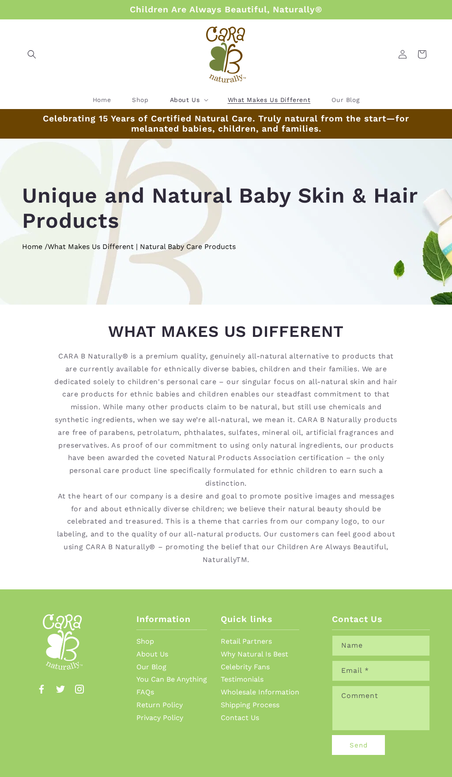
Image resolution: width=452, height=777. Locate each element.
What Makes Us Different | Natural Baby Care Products (142, 246)
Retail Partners (246, 641)
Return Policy (159, 705)
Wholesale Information (260, 692)
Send (359, 745)
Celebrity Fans (245, 667)
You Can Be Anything (171, 679)
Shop (145, 641)
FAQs (145, 692)
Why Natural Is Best (254, 654)
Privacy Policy (159, 717)
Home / (35, 246)
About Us (152, 654)
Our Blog (151, 667)
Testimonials (242, 679)
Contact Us (240, 717)
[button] (31, 54)
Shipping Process (250, 705)
